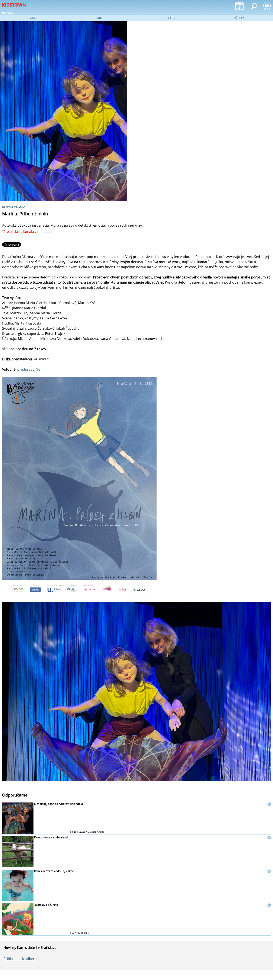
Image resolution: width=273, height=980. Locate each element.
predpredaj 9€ (28, 369)
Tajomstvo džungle (46, 905)
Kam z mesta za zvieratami (51, 837)
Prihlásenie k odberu (20, 958)
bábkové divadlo (13, 207)
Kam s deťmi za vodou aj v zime (54, 871)
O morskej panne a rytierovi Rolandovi (58, 804)
